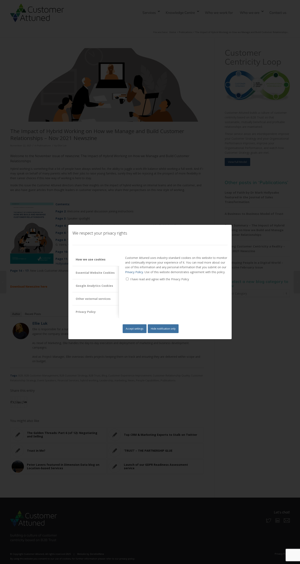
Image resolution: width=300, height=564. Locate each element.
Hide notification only (163, 328)
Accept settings (134, 328)
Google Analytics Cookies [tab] (94, 286)
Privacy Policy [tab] (86, 312)
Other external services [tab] (93, 299)
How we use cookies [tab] (91, 259)
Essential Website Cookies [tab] (95, 273)
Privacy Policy (134, 272)
